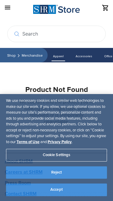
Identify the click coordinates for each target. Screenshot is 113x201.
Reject (56, 172)
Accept (56, 189)
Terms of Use (28, 142)
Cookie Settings (57, 154)
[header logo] (56, 10)
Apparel (58, 56)
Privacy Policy (60, 142)
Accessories (84, 56)
